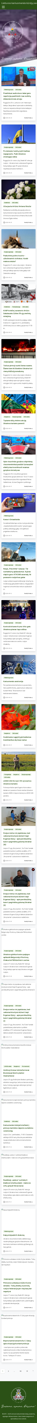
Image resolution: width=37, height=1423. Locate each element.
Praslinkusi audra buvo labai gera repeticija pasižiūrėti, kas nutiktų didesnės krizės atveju (17, 96)
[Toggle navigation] (3, 7)
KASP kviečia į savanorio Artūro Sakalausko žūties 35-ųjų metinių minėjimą (17, 313)
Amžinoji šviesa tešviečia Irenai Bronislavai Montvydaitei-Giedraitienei (16, 1073)
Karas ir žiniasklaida (11, 519)
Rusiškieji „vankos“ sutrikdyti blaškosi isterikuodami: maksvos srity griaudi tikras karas (17, 1183)
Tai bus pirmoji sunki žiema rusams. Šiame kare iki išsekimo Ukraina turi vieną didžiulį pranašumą (17, 368)
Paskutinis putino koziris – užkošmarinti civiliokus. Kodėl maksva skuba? (15, 258)
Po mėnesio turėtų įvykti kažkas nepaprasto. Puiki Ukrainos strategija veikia (16, 154)
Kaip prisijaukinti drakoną (13, 1235)
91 (27, 1371)
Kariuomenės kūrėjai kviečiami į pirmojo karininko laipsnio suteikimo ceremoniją (18, 1128)
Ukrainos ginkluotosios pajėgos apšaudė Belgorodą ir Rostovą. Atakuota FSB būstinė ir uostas (16, 957)
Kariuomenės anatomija (13, 681)
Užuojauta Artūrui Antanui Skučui (17, 206)
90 (20, 1371)
